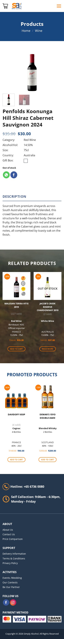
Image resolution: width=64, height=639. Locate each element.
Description (14, 196)
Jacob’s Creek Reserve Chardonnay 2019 (47, 307)
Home (26, 31)
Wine (38, 31)
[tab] (32, 196)
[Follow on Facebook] (6, 602)
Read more (47, 348)
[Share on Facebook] (13, 174)
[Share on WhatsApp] (6, 174)
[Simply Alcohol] (16, 6)
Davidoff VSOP (16, 414)
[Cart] (5, 6)
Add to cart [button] (16, 348)
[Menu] (58, 6)
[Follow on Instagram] (13, 602)
